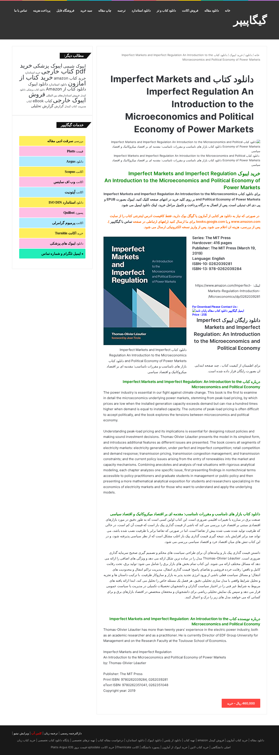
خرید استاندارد (32, 72)
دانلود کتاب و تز (166, 10)
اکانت (74, 171)
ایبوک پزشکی (47, 66)
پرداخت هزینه (41, 10)
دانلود (248, 55)
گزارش (59, 106)
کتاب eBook (42, 101)
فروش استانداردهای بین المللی (63, 95)
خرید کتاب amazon (70, 78)
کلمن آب (36, 733)
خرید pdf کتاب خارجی (53, 68)
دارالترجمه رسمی (71, 733)
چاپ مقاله (104, 10)
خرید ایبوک (236, 55)
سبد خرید (86, 10)
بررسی (65, 141)
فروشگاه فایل (65, 10)
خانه (227, 10)
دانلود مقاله (211, 10)
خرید (69, 233)
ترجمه (121, 10)
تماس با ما (20, 10)
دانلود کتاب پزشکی (35, 89)
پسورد (73, 212)
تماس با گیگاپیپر (121, 221)
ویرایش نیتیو (21, 733)
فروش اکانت (190, 10)
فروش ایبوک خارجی (57, 97)
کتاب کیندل (71, 106)
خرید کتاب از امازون (52, 80)
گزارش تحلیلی (42, 106)
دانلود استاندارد (141, 10)
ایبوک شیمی (74, 66)
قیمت (75, 151)
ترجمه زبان (51, 733)
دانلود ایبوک (38, 84)
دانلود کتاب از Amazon (66, 89)
